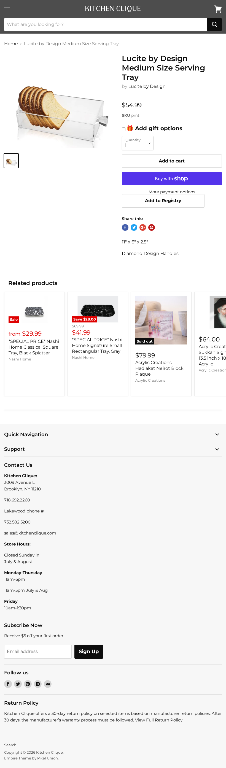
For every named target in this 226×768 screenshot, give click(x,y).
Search (10, 745)
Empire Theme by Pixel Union (31, 758)
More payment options (172, 191)
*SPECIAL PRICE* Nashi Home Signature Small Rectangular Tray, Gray (97, 345)
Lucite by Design (147, 86)
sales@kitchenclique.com (30, 533)
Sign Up (89, 651)
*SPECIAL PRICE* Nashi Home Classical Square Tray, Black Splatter (34, 347)
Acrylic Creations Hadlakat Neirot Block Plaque (159, 368)
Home (11, 43)
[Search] (214, 24)
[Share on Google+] (142, 227)
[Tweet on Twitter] (134, 227)
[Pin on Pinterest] (151, 227)
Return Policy (168, 720)
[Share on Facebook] (125, 227)
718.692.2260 (17, 500)
